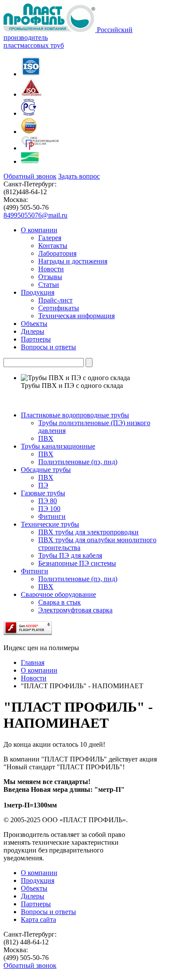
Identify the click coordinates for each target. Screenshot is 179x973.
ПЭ (43, 485)
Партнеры (36, 904)
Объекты (34, 888)
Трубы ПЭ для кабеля (70, 555)
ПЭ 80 (47, 500)
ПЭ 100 (49, 508)
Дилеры (32, 896)
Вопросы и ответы (48, 911)
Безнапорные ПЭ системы (77, 563)
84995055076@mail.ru (35, 215)
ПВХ (45, 438)
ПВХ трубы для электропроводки (88, 532)
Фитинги (52, 516)
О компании (39, 872)
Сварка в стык (59, 602)
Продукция (37, 880)
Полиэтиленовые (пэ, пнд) (77, 461)
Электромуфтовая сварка (75, 610)
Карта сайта (38, 919)
